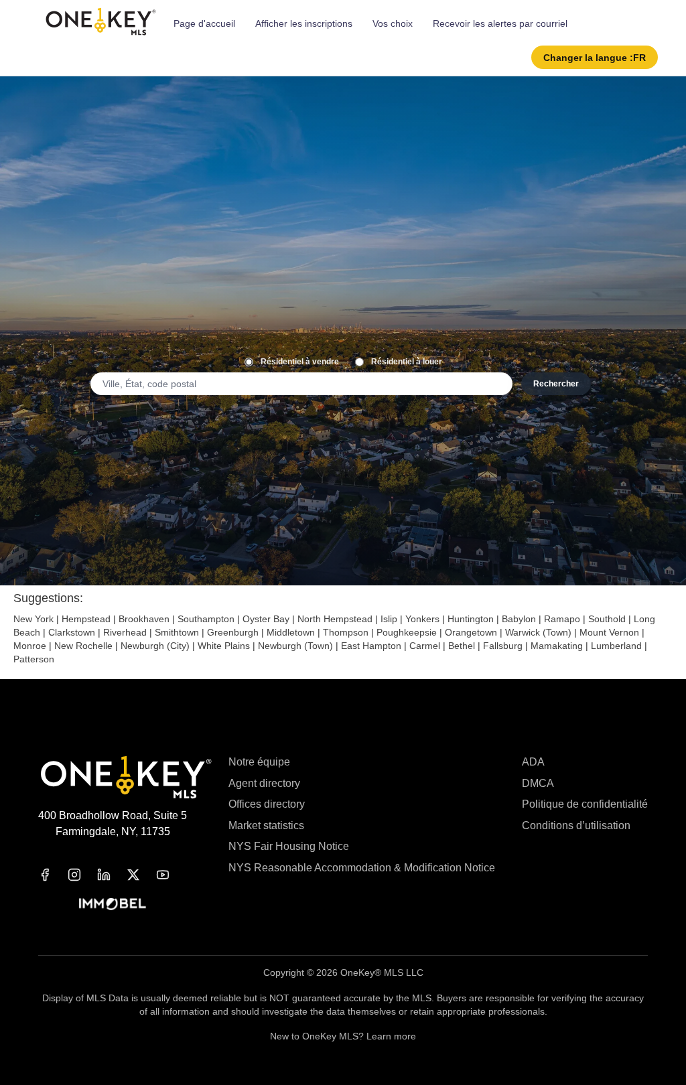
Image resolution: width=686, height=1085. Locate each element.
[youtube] (171, 874)
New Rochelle (83, 645)
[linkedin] (112, 874)
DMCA (538, 783)
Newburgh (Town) (295, 645)
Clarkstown (71, 632)
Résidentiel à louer (406, 361)
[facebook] (53, 874)
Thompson (345, 632)
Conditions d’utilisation (576, 825)
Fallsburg (503, 645)
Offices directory (266, 804)
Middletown (291, 632)
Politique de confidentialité (585, 804)
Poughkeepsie (406, 632)
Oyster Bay (266, 618)
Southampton (206, 618)
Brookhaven (144, 618)
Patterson (33, 659)
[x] (141, 874)
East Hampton (371, 645)
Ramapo (562, 618)
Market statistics (266, 825)
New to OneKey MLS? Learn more (343, 1036)
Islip (389, 618)
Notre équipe (259, 762)
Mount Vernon (609, 632)
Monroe (29, 645)
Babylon (519, 618)
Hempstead (86, 618)
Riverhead (125, 632)
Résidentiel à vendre (300, 361)
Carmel (424, 645)
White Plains (224, 645)
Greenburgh (233, 632)
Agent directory (264, 783)
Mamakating (557, 645)
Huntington (471, 618)
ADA (533, 762)
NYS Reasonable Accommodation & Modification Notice (361, 867)
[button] (594, 57)
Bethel (461, 645)
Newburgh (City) (155, 645)
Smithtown (177, 632)
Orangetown (471, 632)
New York (33, 618)
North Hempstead (334, 618)
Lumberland (616, 645)
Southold (607, 618)
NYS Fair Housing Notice (288, 846)
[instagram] (82, 874)
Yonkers (422, 618)
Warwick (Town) (538, 632)
